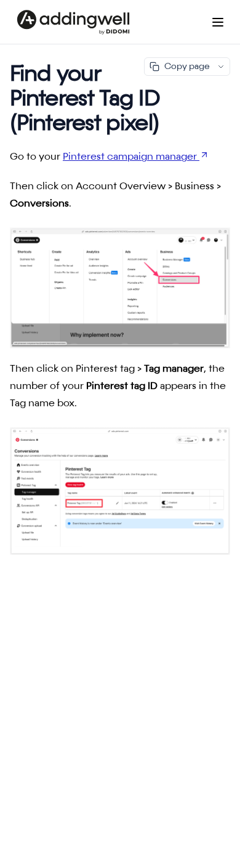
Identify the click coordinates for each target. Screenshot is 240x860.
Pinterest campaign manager (130, 157)
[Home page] (73, 22)
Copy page (187, 66)
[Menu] (217, 22)
